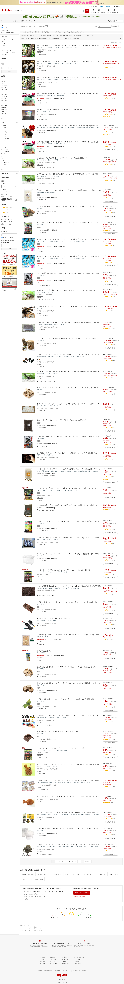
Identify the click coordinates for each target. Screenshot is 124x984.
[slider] (1, 65)
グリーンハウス (5, 162)
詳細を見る (76, 38)
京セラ (3, 156)
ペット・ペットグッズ (26, 927)
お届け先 (3, 183)
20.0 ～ (3, 116)
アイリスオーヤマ (5, 151)
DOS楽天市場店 (42, 329)
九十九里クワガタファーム (45, 119)
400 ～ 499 (4, 90)
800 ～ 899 (4, 98)
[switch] (16, 200)
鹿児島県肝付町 (42, 54)
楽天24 (40, 500)
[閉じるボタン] (120, 32)
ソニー (3, 129)
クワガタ (67, 874)
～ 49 (2, 79)
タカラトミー (4, 143)
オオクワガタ (77, 874)
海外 (7, 181)
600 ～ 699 (4, 94)
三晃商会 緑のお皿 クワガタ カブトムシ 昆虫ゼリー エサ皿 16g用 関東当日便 (66, 699)
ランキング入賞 (108, 116)
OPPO (3, 158)
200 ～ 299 (4, 85)
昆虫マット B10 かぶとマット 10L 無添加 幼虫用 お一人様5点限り (61, 420)
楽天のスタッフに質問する (82, 892)
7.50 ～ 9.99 (4, 111)
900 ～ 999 (4, 100)
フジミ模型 (4, 132)
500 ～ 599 (4, 92)
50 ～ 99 (3, 81)
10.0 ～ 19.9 (4, 114)
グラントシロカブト (114, 874)
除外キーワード (5, 242)
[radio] (2, 27)
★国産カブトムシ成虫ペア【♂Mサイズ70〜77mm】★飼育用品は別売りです (62, 158)
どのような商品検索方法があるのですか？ (34, 894)
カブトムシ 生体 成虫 (27, 874)
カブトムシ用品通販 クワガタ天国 (47, 476)
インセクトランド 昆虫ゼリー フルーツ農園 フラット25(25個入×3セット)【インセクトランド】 (68, 488)
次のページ (88, 861)
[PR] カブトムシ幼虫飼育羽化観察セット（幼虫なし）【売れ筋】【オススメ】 (62, 109)
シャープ (3, 136)
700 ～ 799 (4, 96)
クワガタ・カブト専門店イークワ (47, 167)
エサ (39, 927)
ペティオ (3, 164)
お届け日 (3, 189)
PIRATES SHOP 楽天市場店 (45, 725)
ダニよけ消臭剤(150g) (44, 651)
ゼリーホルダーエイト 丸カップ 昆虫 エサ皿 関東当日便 (57, 731)
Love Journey (42, 773)
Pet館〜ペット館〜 (43, 103)
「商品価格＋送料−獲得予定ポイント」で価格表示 (32, 26)
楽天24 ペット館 (43, 757)
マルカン (3, 125)
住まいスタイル (5, 167)
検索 (10, 71)
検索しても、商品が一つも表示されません (34, 896)
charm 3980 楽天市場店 (44, 285)
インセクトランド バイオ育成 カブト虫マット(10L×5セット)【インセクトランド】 (64, 570)
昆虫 (35, 927)
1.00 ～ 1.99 (4, 103)
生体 (39, 929)
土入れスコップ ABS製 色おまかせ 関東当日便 (54, 618)
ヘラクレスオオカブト (55, 874)
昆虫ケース (41, 930)
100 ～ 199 (4, 83)
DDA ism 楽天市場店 (44, 315)
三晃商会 (3, 127)
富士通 (3, 153)
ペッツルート (4, 149)
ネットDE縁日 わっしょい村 (45, 854)
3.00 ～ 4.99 (4, 107)
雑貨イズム (41, 644)
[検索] (87, 11)
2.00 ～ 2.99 (4, 105)
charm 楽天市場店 (43, 199)
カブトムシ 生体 (41, 874)
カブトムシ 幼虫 (100, 874)
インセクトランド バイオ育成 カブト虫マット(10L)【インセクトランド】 (61, 748)
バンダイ (3, 145)
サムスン (3, 140)
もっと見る (25, 899)
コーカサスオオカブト (37, 879)
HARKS (40, 251)
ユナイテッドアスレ (6, 138)
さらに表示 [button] (4, 54)
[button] (117, 7)
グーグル (3, 147)
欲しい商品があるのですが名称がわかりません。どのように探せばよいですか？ (43, 891)
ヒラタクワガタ (88, 874)
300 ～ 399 (4, 87)
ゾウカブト (25, 879)
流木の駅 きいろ (43, 132)
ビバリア (3, 160)
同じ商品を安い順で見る (110, 149)
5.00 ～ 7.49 (4, 109)
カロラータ (41, 366)
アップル (3, 134)
